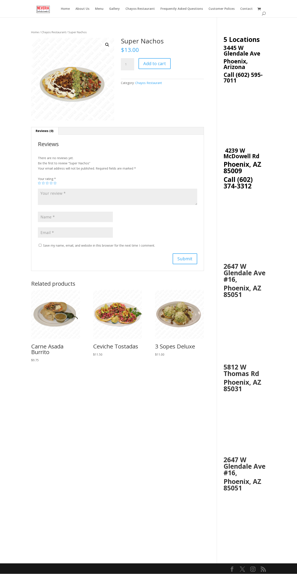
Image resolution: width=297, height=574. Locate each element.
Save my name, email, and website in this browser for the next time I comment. (99, 245)
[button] (107, 45)
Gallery (114, 9)
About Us (82, 9)
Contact (246, 9)
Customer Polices (222, 9)
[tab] (44, 131)
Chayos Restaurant (140, 9)
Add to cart (154, 63)
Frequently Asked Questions (181, 9)
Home (65, 9)
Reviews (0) (44, 131)
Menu (99, 9)
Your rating (47, 179)
